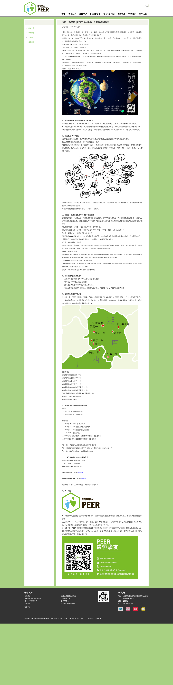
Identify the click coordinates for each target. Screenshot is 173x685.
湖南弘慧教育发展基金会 (32, 598)
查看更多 (27, 607)
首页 (64, 14)
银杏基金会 (65, 601)
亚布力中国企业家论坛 (68, 596)
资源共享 (121, 14)
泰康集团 (27, 596)
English (98, 618)
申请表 (80, 472)
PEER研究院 (108, 14)
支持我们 (132, 14)
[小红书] (135, 611)
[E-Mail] (143, 611)
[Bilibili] (128, 611)
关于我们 (72, 14)
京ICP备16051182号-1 (76, 618)
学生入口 (143, 14)
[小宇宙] (120, 611)
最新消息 (31, 33)
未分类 (30, 37)
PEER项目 (95, 14)
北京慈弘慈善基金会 (68, 603)
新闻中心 (83, 14)
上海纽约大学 (65, 598)
